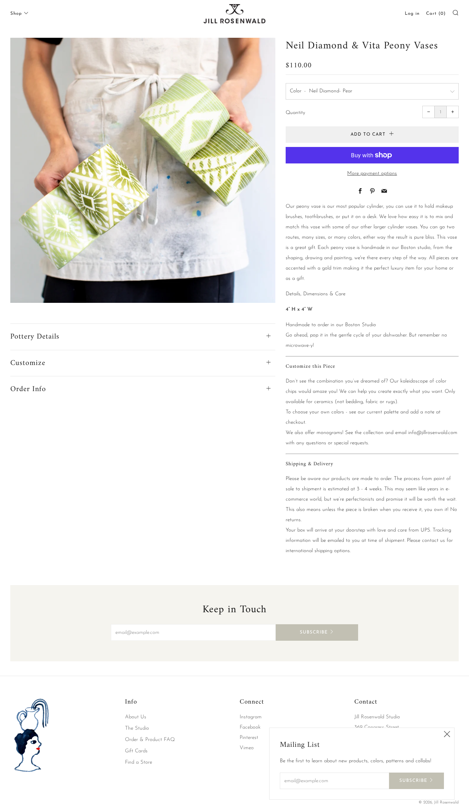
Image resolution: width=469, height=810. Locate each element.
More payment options (372, 173)
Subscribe (314, 632)
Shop (16, 13)
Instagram (251, 717)
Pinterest (249, 737)
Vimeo (247, 748)
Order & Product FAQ (150, 739)
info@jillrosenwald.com (432, 432)
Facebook (250, 727)
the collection (369, 432)
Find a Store (138, 762)
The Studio (137, 728)
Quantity (295, 112)
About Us (135, 717)
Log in (412, 13)
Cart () (436, 13)
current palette (383, 412)
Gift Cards (136, 751)
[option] (142, 170)
